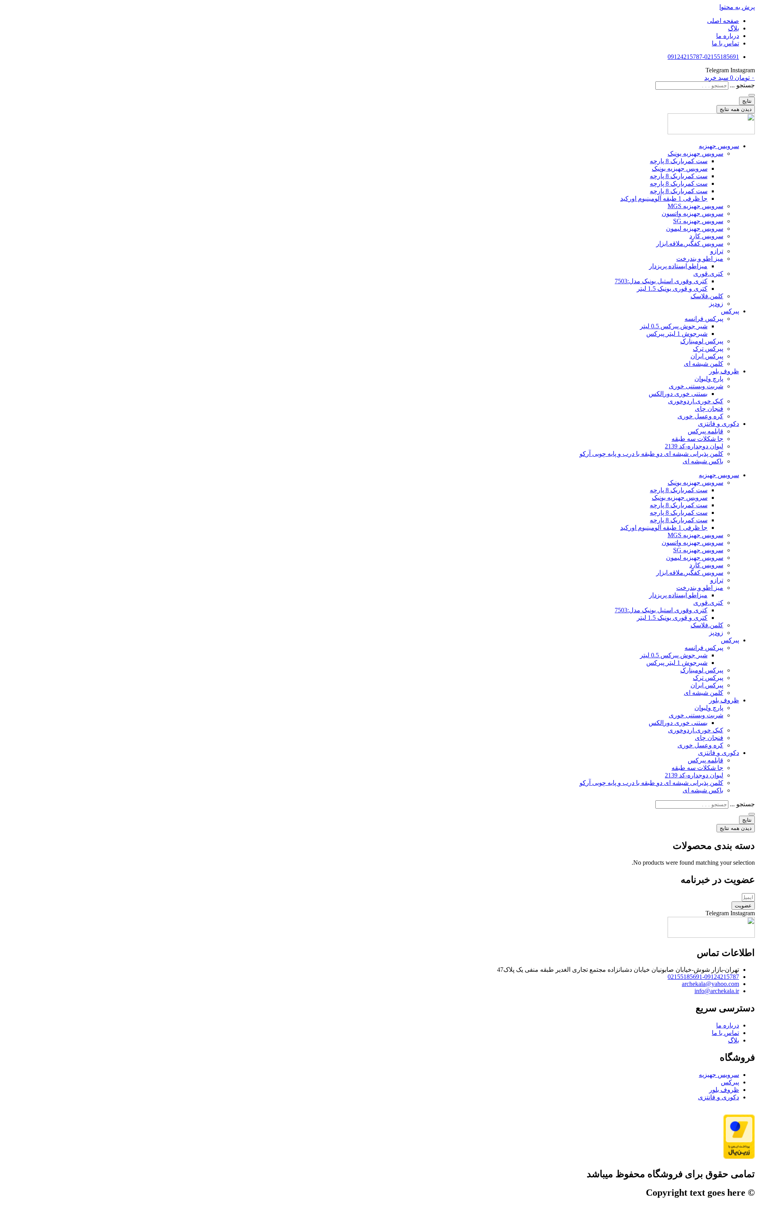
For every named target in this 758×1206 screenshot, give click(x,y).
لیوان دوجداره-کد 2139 (694, 446)
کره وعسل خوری (700, 416)
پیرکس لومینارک (701, 341)
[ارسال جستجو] (752, 95)
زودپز (716, 303)
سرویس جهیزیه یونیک (695, 153)
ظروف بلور (724, 371)
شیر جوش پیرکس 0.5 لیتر (673, 326)
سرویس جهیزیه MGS (695, 206)
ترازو (716, 251)
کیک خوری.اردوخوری (695, 401)
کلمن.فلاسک (706, 296)
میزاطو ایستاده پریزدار (678, 266)
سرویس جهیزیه (719, 146)
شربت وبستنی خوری (696, 386)
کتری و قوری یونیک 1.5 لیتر (672, 288)
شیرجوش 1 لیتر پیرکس (676, 333)
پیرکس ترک (708, 348)
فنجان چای (709, 408)
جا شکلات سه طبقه (697, 438)
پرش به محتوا (737, 7)
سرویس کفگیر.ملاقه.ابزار (689, 243)
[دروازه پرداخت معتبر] (739, 1156)
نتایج (747, 101)
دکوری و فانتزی (718, 423)
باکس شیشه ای (703, 461)
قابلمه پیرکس (705, 431)
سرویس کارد (706, 236)
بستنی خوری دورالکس (678, 393)
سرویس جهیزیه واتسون (692, 213)
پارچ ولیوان (708, 378)
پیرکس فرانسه (704, 318)
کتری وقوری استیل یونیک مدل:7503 (661, 281)
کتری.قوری (708, 273)
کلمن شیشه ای (703, 363)
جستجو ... (742, 85)
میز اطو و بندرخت (699, 258)
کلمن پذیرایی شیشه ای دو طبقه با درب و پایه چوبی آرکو (651, 453)
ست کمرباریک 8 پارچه (678, 161)
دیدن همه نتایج (736, 109)
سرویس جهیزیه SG (698, 221)
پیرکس (730, 311)
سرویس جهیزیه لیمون (694, 228)
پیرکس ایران (706, 356)
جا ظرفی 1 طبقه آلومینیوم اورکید (663, 198)
